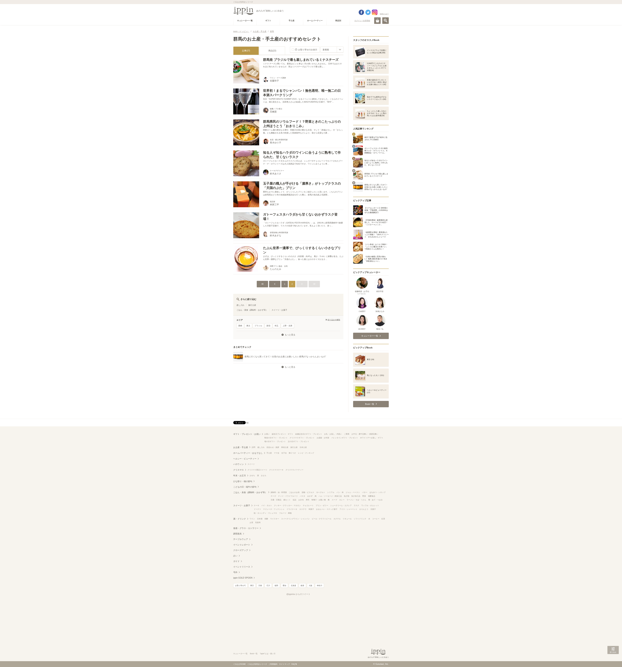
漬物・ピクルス (308, 492)
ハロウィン (238, 464)
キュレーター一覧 (240, 654)
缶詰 (294, 500)
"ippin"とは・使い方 (268, 654)
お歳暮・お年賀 (323, 438)
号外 (235, 572)
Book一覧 (254, 654)
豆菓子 (373, 509)
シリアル (330, 492)
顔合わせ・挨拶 (273, 447)
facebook (361, 12)
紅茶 (383, 519)
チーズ (273, 496)
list (247, 422)
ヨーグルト (320, 492)
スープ (334, 500)
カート (377, 20)
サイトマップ (284, 664)
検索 (385, 20)
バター (364, 492)
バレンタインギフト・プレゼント (344, 438)
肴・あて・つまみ (375, 500)
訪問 (253, 447)
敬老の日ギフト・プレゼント (276, 438)
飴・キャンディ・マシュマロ (265, 513)
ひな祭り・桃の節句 (242, 481)
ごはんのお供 (294, 492)
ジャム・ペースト (353, 492)
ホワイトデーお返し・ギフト (371, 438)
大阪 (310, 585)
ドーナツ (257, 509)
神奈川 (319, 585)
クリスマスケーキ (276, 470)
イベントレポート (241, 545)
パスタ (302, 496)
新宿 (268, 326)
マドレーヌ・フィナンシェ (273, 509)
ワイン (252, 519)
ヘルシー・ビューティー (244, 458)
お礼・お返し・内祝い (333, 434)
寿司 (307, 500)
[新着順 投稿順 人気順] (331, 50)
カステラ (302, 509)
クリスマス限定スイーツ (257, 470)
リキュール (347, 519)
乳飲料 (258, 522)
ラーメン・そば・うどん (356, 500)
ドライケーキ (292, 509)
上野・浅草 (287, 326)
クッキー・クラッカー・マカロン (287, 505)
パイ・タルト (266, 505)
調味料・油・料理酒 (279, 492)
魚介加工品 (355, 496)
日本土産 (303, 447)
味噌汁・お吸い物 (318, 500)
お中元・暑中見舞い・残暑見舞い (364, 434)
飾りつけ (292, 453)
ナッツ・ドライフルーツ (288, 496)
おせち (252, 475)
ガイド (236, 561)
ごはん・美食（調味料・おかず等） (252, 310)
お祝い (267, 434)
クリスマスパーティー (294, 470)
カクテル (337, 519)
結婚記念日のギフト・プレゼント (308, 434)
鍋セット (287, 500)
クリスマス (238, 470)
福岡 (276, 585)
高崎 (240, 326)
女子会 (284, 453)
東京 (248, 326)
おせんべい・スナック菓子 (326, 509)
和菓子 (311, 509)
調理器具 (237, 533)
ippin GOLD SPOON (242, 578)
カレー (342, 500)
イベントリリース (241, 567)
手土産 (269, 453)
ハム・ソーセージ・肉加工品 (330, 496)
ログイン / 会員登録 (362, 21)
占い (235, 556)
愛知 (284, 585)
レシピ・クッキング (306, 453)
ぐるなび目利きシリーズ (257, 664)
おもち (263, 475)
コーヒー (375, 519)
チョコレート (308, 505)
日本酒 (259, 519)
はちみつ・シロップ (377, 492)
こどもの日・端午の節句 (244, 487)
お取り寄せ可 (240, 585)
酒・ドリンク (239, 519)
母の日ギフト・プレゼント (275, 441)
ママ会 (276, 453)
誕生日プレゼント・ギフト (282, 434)
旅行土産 (252, 305)
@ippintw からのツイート (298, 594)
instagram (374, 12)
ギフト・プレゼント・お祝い (247, 434)
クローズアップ (240, 550)
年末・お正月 (239, 475)
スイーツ (251, 464)
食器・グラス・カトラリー (246, 528)
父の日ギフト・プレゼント (298, 441)
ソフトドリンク (360, 519)
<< (262, 284)
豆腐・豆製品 (276, 500)
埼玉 (276, 326)
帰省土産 (284, 447)
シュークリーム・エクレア (341, 505)
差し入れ (240, 305)
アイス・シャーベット (348, 509)
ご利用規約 (273, 664)
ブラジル (258, 326)
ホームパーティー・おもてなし (248, 453)
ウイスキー (274, 519)
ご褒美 (346, 434)
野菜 (364, 496)
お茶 (251, 522)
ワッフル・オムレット (370, 505)
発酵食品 (371, 496)
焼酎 (266, 519)
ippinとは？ (384, 14)
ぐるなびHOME (239, 664)
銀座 (302, 585)
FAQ (293, 664)
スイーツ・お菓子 (279, 310)
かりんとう (363, 509)
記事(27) (246, 50)
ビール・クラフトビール (321, 519)
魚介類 (346, 496)
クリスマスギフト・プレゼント (302, 438)
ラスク (356, 505)
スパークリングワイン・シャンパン (295, 519)
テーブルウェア (240, 539)
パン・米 (340, 492)
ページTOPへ (613, 660)
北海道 (293, 585)
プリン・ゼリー (322, 505)
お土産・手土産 (240, 447)
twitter (368, 12)
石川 (268, 585)
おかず (310, 496)
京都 (260, 585)
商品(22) (272, 50)
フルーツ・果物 (285, 513)
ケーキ (256, 505)
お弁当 (301, 500)
